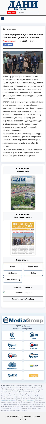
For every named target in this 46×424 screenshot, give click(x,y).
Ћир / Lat (11, 13)
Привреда (11, 29)
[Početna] (23, 5)
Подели (8, 45)
